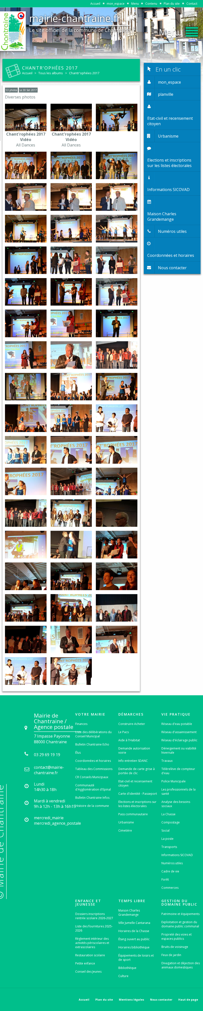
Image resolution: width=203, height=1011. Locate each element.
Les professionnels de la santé (178, 791)
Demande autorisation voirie (134, 750)
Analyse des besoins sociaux (175, 804)
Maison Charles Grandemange (129, 912)
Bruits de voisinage (174, 947)
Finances (81, 724)
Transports (169, 847)
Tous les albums (50, 73)
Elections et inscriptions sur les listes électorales (137, 804)
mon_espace (116, 3)
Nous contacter (161, 999)
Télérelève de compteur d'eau (178, 771)
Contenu (151, 3)
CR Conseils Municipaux (91, 777)
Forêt (165, 879)
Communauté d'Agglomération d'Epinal (93, 787)
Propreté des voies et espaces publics (176, 936)
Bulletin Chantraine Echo (92, 744)
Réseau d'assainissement (179, 732)
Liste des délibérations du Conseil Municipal (93, 734)
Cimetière (125, 830)
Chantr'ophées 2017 (84, 73)
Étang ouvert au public (134, 939)
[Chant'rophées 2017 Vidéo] (26, 117)
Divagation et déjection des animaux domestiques (180, 965)
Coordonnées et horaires (93, 761)
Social (165, 830)
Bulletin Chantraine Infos (92, 797)
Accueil (95, 3)
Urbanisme (126, 822)
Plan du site (172, 3)
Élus (78, 752)
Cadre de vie (170, 871)
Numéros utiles (172, 863)
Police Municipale (173, 781)
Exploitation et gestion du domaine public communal (180, 924)
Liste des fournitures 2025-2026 (94, 928)
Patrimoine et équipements (180, 914)
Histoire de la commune (92, 806)
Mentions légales (131, 999)
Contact (191, 3)
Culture (123, 976)
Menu (135, 3)
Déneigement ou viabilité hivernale (178, 750)
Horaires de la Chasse (133, 931)
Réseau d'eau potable (176, 724)
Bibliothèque (127, 968)
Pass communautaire (133, 814)
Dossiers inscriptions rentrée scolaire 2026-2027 (94, 916)
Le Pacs (123, 732)
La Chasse (168, 814)
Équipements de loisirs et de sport (136, 957)
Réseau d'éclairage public (179, 740)
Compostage (170, 822)
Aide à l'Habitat (129, 740)
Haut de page (188, 999)
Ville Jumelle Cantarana (134, 923)
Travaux (167, 761)
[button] (178, 30)
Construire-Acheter (131, 724)
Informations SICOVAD (177, 855)
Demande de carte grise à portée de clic (136, 771)
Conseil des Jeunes (88, 971)
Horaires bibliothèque (134, 947)
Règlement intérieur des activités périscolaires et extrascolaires (92, 943)
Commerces (169, 888)
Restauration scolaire (90, 955)
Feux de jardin (171, 955)
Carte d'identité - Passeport (137, 794)
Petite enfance (85, 963)
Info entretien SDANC (133, 761)
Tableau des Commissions (93, 769)
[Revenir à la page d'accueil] (13, 31)
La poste (167, 839)
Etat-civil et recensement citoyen (135, 783)
